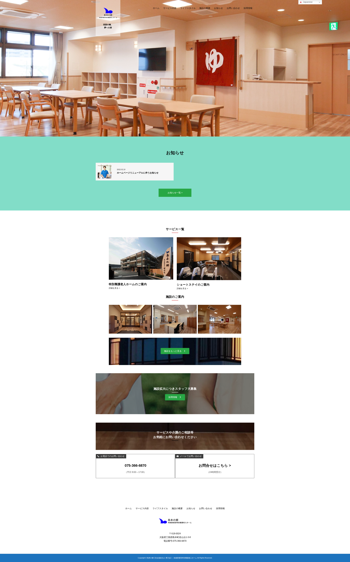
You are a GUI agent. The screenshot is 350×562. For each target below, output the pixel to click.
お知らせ (218, 8)
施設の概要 (204, 8)
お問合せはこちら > (215, 465)
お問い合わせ (233, 8)
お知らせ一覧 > (175, 193)
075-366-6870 (135, 465)
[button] (175, 351)
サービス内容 (169, 8)
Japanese (307, 2)
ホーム (156, 8)
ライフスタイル (188, 8)
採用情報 (248, 8)
